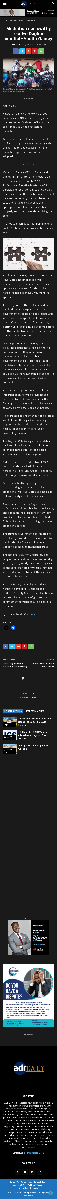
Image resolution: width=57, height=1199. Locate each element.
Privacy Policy (39, 1182)
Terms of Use (26, 1182)
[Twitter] (32, 1172)
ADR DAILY (16, 45)
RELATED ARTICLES (13, 711)
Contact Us (14, 1182)
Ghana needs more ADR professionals (43, 665)
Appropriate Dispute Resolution (22, 20)
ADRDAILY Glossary (35, 1185)
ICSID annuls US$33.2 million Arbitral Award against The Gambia (33, 735)
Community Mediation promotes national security (15, 665)
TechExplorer (28, 1195)
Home (5, 20)
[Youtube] (39, 1172)
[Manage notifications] (50, 1193)
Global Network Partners (28, 1188)
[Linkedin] (25, 1172)
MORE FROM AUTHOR (34, 711)
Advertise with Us (18, 1185)
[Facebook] (17, 1172)
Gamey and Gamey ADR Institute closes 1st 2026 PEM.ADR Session (35, 721)
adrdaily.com (33, 614)
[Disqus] (28, 803)
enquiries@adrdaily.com (33, 1152)
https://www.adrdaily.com (28, 697)
